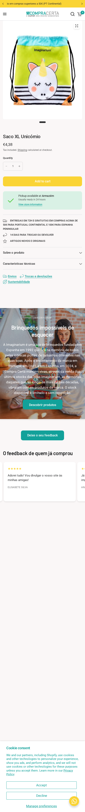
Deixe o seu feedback (42, 435)
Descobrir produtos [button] (42, 405)
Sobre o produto (13, 252)
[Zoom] (77, 26)
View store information (30, 204)
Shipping (22, 150)
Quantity (8, 158)
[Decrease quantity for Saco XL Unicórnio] (6, 166)
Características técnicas (19, 263)
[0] (79, 14)
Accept (41, 785)
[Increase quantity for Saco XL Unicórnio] (19, 166)
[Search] (72, 14)
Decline (41, 796)
